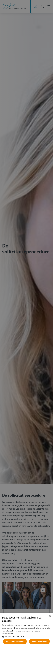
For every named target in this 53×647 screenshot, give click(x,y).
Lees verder (18, 633)
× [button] (50, 616)
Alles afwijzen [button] (39, 641)
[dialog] (26, 630)
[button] (26, 636)
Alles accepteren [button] (15, 641)
